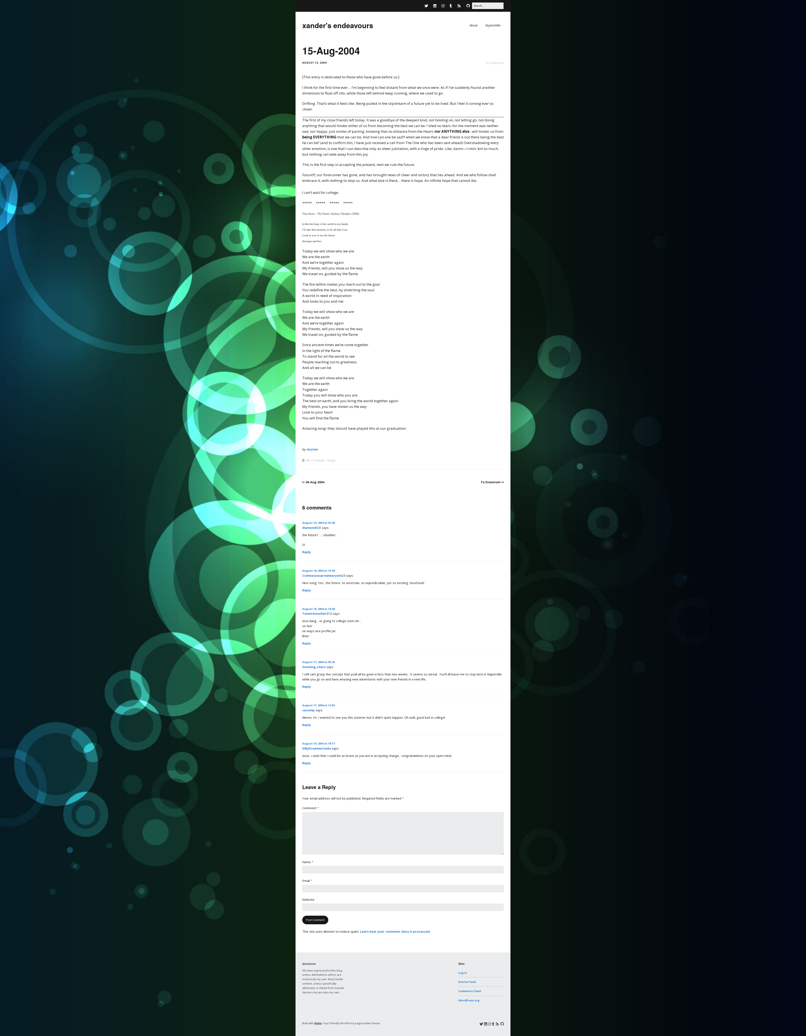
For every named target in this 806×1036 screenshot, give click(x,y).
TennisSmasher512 (317, 613)
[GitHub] (468, 6)
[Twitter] (427, 6)
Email (307, 880)
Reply (306, 552)
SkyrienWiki (492, 25)
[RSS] (459, 6)
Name (307, 862)
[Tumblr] (450, 6)
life (308, 460)
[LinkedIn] (434, 6)
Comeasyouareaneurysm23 (323, 575)
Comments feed (469, 991)
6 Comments (495, 63)
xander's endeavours (337, 25)
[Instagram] (443, 6)
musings (318, 460)
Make (318, 1023)
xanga (331, 460)
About (474, 25)
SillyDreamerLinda (316, 748)
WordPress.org (469, 1000)
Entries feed (467, 982)
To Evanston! (490, 482)
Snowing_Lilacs (314, 667)
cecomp (308, 710)
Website (308, 899)
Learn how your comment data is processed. (395, 931)
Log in (462, 973)
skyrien (312, 449)
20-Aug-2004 (315, 482)
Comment (310, 808)
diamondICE (311, 527)
